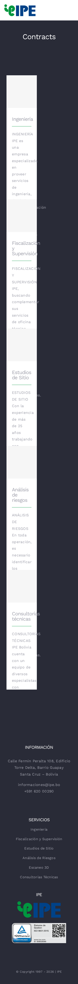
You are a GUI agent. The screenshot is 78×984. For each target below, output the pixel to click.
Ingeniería (22, 88)
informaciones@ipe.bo (39, 784)
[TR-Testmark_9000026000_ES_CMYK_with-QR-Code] (39, 925)
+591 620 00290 (39, 791)
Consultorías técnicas (22, 581)
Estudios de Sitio (22, 340)
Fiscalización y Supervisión (22, 210)
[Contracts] (21, 215)
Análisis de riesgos (22, 457)
